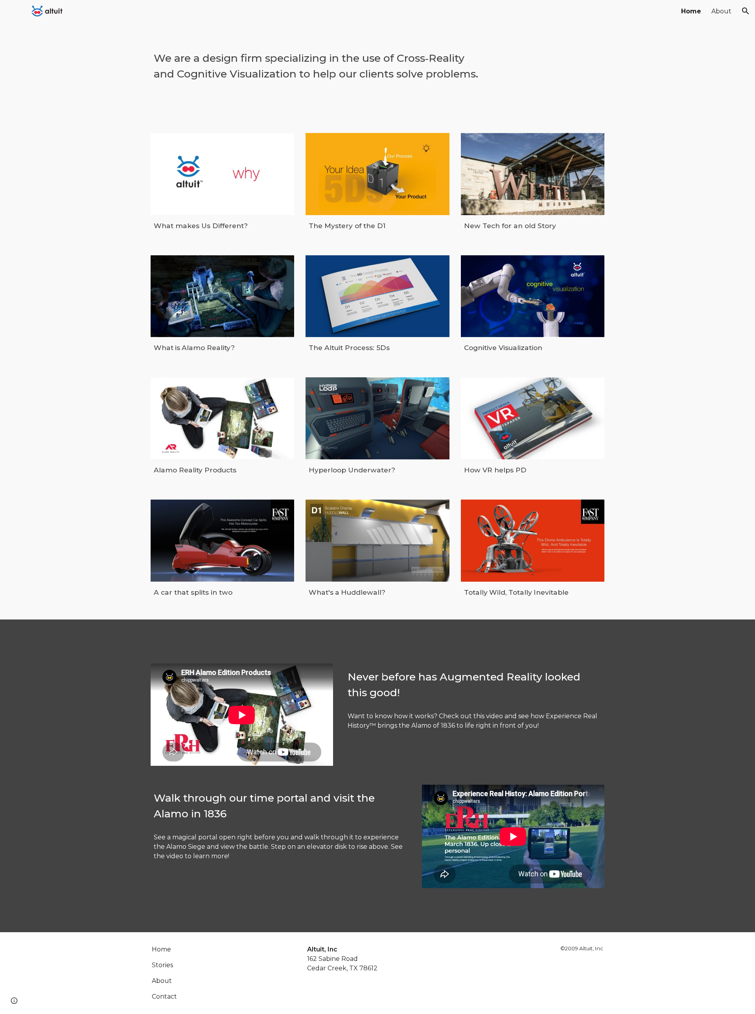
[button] (745, 11)
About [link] (721, 11)
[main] (319, 61)
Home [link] (691, 11)
